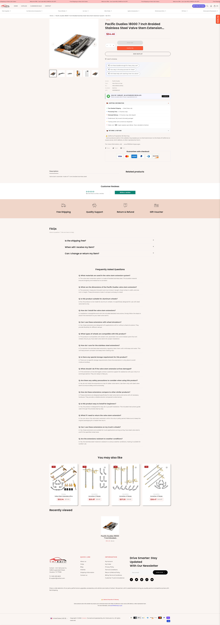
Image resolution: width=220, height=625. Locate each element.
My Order (108, 564)
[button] (207, 6)
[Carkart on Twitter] (136, 579)
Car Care (85, 11)
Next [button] (95, 44)
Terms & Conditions (111, 569)
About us (83, 561)
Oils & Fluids (107, 11)
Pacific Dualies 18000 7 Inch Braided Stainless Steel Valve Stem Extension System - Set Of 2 (110, 537)
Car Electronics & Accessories (33, 11)
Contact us (83, 575)
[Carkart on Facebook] (131, 579)
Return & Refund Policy (112, 572)
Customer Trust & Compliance (114, 578)
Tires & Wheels (61, 11)
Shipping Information (87, 572)
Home (51, 15)
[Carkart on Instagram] (146, 579)
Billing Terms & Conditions (113, 575)
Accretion (95, 494)
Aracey (63, 494)
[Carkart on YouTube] (152, 579)
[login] (211, 6)
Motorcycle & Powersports (209, 11)
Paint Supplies (5, 11)
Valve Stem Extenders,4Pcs (64, 496)
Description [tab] (53, 171)
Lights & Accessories (133, 11)
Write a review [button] (125, 192)
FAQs (82, 564)
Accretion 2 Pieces (95, 496)
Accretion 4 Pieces (125, 496)
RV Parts (184, 11)
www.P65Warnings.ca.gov (116, 605)
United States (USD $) (59, 618)
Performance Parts (159, 11)
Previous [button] (53, 44)
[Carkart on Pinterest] (141, 579)
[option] (73, 43)
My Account (109, 561)
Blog (81, 567)
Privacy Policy (109, 567)
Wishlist (82, 569)
